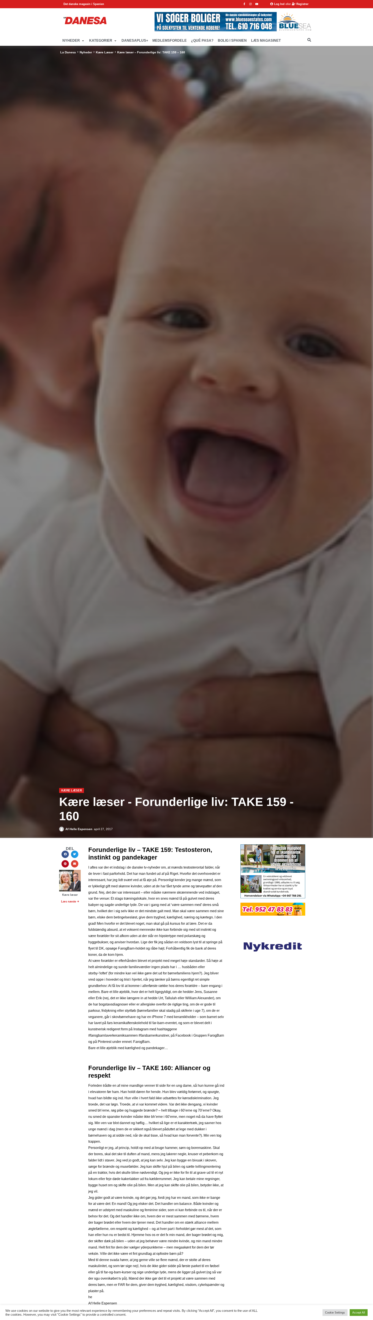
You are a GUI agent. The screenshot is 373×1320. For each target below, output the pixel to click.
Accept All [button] (358, 1312)
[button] (73, 40)
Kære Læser (104, 52)
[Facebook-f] (244, 4)
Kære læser (70, 894)
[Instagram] (250, 4)
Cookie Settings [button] (335, 1312)
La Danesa (68, 52)
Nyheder (86, 52)
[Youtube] (256, 4)
